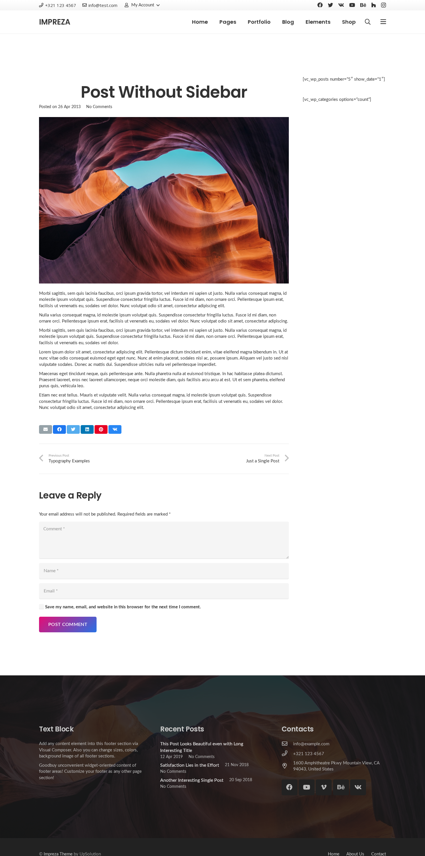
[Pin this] (101, 429)
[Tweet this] (73, 429)
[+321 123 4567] (287, 754)
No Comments (99, 107)
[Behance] (363, 5)
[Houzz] (373, 5)
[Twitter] (330, 5)
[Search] (367, 22)
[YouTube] (352, 5)
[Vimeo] (324, 787)
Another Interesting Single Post (191, 780)
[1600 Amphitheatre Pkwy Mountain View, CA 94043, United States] (287, 766)
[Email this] (45, 429)
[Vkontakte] (341, 5)
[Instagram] (383, 5)
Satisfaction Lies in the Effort (189, 765)
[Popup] (383, 22)
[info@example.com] (287, 744)
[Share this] (59, 429)
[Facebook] (320, 5)
